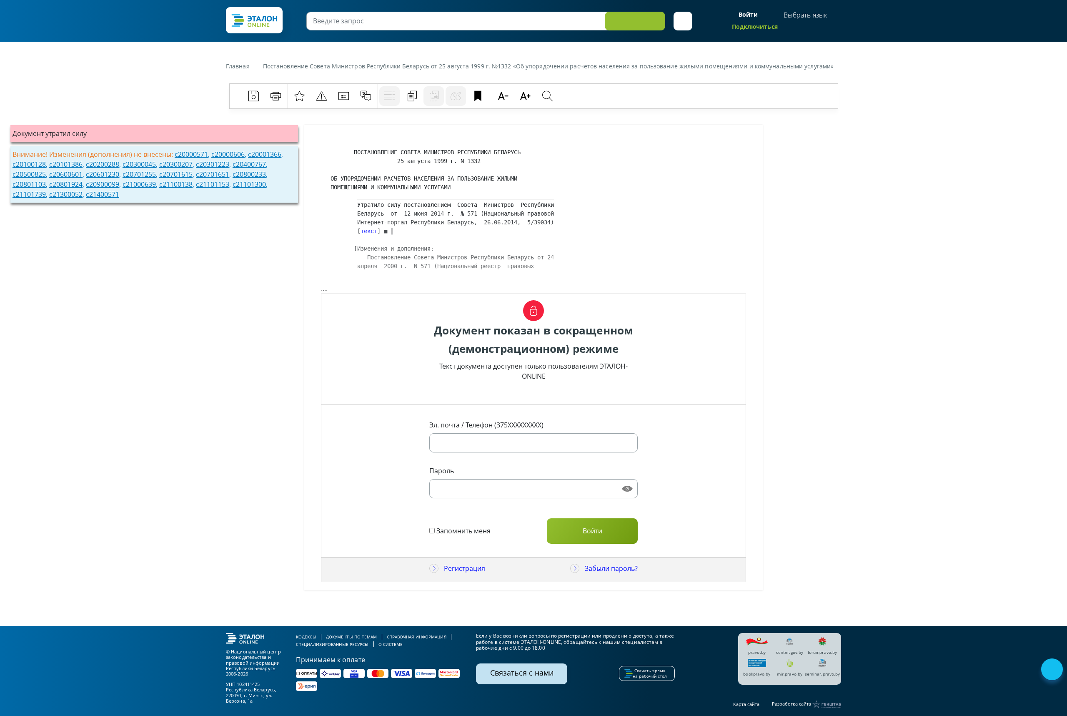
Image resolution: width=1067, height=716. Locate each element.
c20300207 (176, 164)
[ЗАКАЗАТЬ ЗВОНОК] (1053, 670)
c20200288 (102, 164)
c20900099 (102, 184)
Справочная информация (416, 637)
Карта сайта (746, 704)
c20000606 (228, 154)
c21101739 (29, 194)
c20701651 (212, 174)
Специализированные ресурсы (332, 644)
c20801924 (66, 184)
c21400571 (102, 194)
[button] (683, 21)
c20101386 (66, 164)
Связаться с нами (522, 673)
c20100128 (29, 164)
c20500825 (29, 174)
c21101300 (249, 184)
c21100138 (176, 184)
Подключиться (755, 26)
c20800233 (249, 174)
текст (369, 231)
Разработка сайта (792, 704)
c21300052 (66, 194)
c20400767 (249, 164)
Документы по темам (351, 637)
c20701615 (176, 174)
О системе (390, 644)
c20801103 (29, 184)
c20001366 (264, 154)
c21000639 (139, 184)
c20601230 (102, 174)
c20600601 (66, 174)
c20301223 (212, 164)
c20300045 (139, 164)
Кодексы (306, 637)
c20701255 (139, 174)
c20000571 (191, 154)
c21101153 (212, 184)
